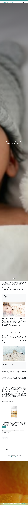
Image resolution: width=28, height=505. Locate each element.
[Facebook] (3, 438)
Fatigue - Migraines (5, 444)
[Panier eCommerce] (23, 2)
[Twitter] (5, 438)
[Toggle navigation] (25, 2)
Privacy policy (23, 503)
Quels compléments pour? (8, 431)
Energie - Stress (20, 443)
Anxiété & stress (5, 443)
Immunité (4, 431)
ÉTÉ (21, 0)
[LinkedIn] (7, 438)
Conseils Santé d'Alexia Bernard (12, 443)
